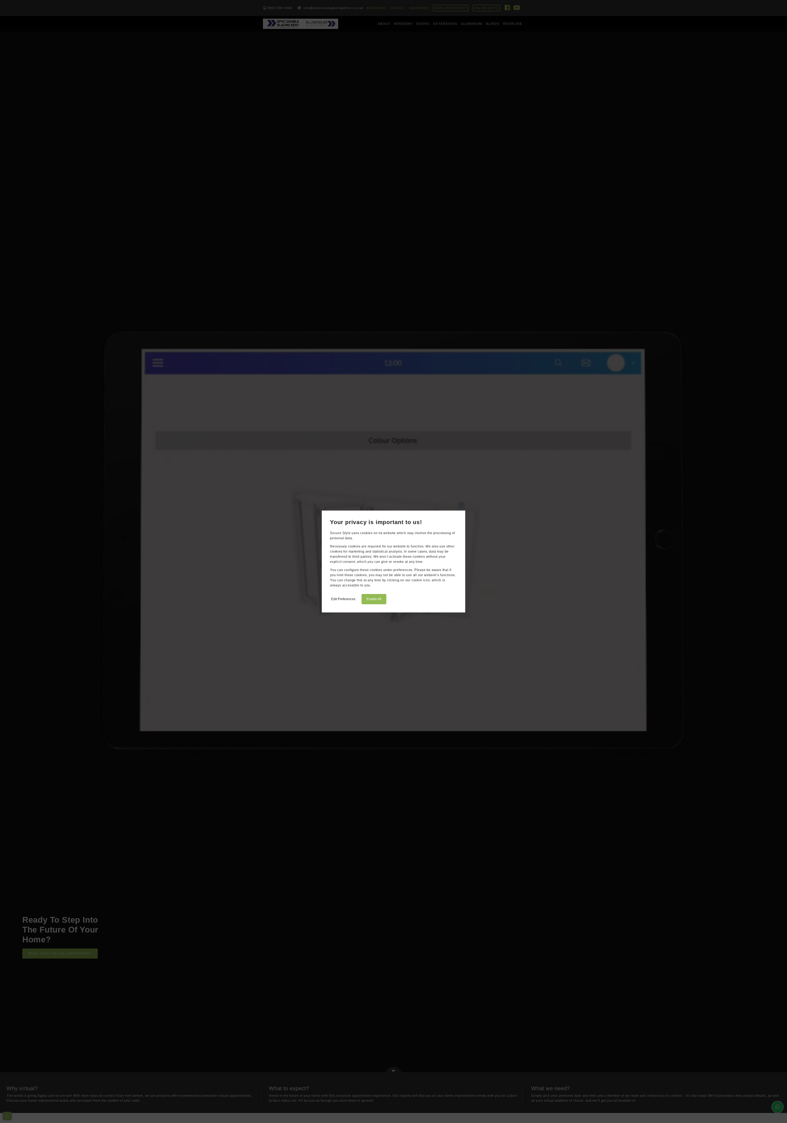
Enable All (373, 599)
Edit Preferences (343, 599)
